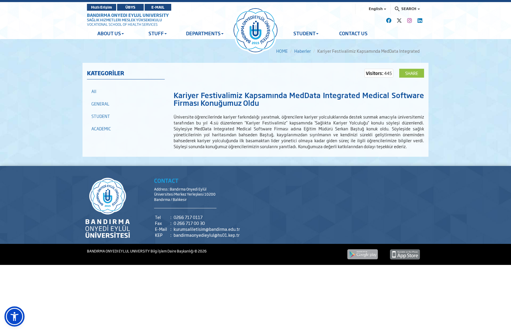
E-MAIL (157, 7)
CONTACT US (353, 33)
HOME (282, 51)
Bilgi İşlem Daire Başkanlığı (172, 251)
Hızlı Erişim (101, 7)
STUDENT (100, 116)
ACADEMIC (101, 128)
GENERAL (100, 103)
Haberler (302, 51)
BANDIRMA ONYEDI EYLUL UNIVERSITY (128, 15)
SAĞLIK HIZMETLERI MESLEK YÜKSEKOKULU (124, 20)
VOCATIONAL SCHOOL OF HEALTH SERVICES (122, 24)
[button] (14, 316)
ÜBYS (130, 7)
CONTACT (166, 180)
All (93, 91)
